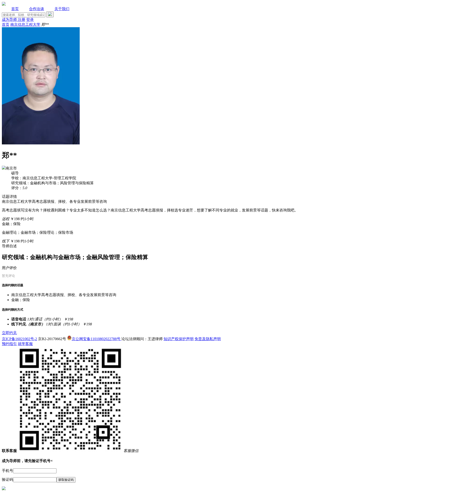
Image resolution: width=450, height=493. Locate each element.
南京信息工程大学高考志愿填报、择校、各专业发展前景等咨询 (63, 295)
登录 (30, 20)
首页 (15, 9)
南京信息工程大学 (25, 24)
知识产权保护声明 (179, 339)
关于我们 (61, 9)
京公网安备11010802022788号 (96, 339)
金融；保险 (20, 300)
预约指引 (9, 344)
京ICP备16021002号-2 (19, 339)
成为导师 (10, 20)
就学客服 (25, 344)
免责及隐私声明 (208, 339)
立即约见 (9, 333)
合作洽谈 (36, 9)
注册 (21, 20)
